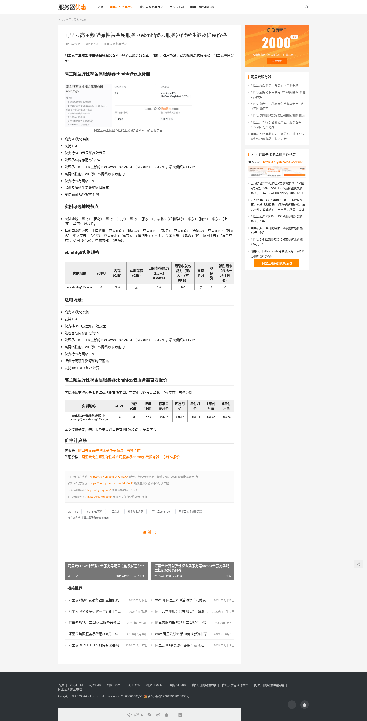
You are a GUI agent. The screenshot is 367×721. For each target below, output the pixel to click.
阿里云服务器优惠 (122, 7)
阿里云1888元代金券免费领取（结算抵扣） (111, 450)
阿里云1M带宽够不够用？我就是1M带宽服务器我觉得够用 (194, 645)
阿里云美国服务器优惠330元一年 (93, 633)
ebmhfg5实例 (94, 511)
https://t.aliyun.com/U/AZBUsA (283, 162)
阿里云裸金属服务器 (190, 511)
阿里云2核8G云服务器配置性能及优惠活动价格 (103, 600)
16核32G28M (177, 685)
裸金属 (115, 511)
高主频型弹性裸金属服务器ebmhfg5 (88, 517)
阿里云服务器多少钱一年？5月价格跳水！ (99, 611)
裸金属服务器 (135, 511)
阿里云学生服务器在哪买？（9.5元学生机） (188, 611)
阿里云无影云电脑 (70, 689)
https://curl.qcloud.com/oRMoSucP (111, 483)
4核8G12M (133, 685)
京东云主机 (176, 7)
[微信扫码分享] (149, 714)
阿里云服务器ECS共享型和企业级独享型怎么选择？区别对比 (194, 622)
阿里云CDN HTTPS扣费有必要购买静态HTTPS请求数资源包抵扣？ (108, 645)
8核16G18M (154, 685)
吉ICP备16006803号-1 (128, 696)
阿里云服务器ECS (202, 7)
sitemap (106, 696)
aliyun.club (271, 251)
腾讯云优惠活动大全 (235, 685)
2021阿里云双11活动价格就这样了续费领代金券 (191, 633)
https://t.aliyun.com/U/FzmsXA (109, 477)
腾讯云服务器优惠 (151, 7)
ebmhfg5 (73, 511)
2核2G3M (76, 685)
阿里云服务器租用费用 (269, 685)
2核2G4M (95, 685)
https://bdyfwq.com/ (99, 496)
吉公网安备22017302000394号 (168, 696)
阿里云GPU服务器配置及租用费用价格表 (278, 115)
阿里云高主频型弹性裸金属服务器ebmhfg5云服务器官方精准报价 (131, 456)
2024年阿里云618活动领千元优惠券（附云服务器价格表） (194, 600)
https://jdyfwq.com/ (99, 490)
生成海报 (136, 715)
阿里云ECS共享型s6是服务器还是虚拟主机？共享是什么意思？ (108, 622)
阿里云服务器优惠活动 (277, 263)
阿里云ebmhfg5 (161, 511)
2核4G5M (113, 685)
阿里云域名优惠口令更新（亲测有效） (276, 85)
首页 (101, 7)
